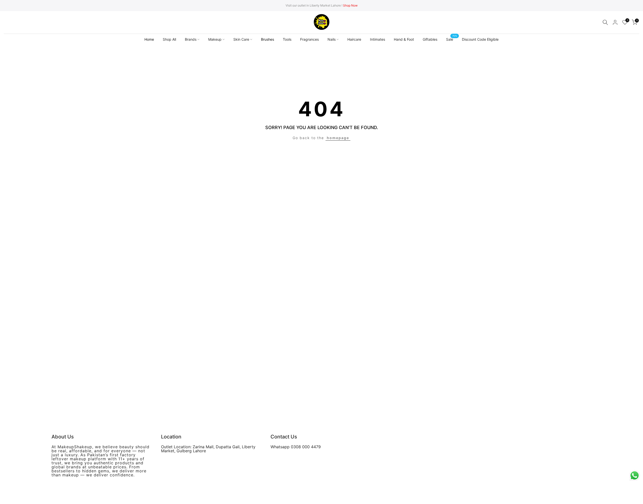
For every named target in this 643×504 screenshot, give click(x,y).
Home (149, 39)
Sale (451, 38)
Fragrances (309, 39)
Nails (332, 39)
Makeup (215, 39)
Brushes (267, 39)
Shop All (169, 39)
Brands (190, 39)
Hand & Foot (404, 39)
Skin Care (241, 39)
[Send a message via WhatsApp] (634, 475)
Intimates (377, 39)
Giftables (430, 39)
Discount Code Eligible (480, 39)
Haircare (354, 39)
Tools (287, 39)
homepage (338, 138)
